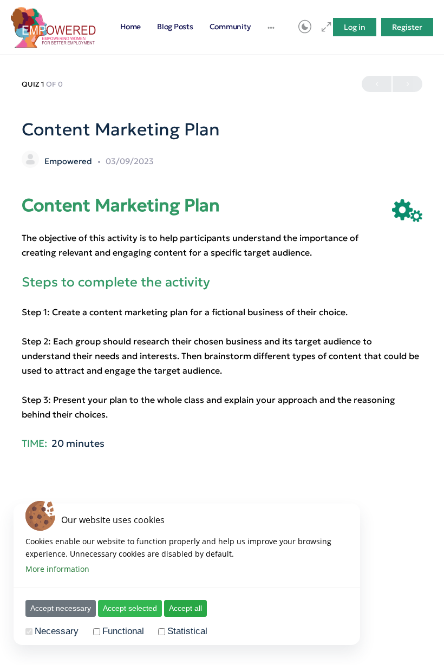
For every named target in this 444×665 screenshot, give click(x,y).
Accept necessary (60, 608)
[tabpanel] (222, 337)
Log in (354, 27)
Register (407, 27)
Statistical (187, 631)
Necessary (57, 631)
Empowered (69, 161)
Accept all (185, 608)
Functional (123, 631)
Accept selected (130, 608)
